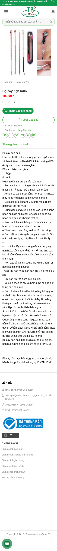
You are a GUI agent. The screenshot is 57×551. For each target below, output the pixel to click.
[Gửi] (51, 22)
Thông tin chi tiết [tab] (15, 144)
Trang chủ (7, 82)
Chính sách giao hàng (13, 460)
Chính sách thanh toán (13, 471)
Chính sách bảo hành (13, 466)
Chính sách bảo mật (12, 449)
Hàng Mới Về (22, 82)
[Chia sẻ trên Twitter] (16, 135)
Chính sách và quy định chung (17, 454)
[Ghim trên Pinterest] (28, 135)
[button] (6, 11)
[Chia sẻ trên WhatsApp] (5, 135)
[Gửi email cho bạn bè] (22, 135)
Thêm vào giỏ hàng (20, 110)
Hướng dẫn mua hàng (13, 477)
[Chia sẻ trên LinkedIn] (33, 135)
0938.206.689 (30, 120)
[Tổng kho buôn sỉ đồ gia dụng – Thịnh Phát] (30, 11)
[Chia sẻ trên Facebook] (11, 135)
